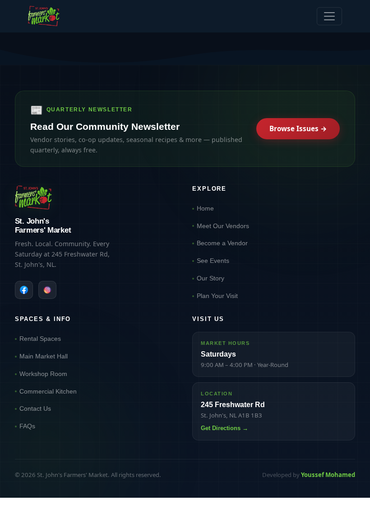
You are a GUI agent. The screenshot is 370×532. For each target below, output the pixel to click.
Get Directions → (224, 428)
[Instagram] (47, 290)
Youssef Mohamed (328, 475)
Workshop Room (43, 373)
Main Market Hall (43, 356)
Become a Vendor (222, 243)
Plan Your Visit (217, 295)
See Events (213, 260)
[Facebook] (24, 290)
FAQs (27, 426)
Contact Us (35, 408)
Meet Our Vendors (223, 225)
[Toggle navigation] (329, 16)
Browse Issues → (298, 128)
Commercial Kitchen (48, 391)
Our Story (210, 278)
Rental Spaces (40, 338)
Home (205, 208)
